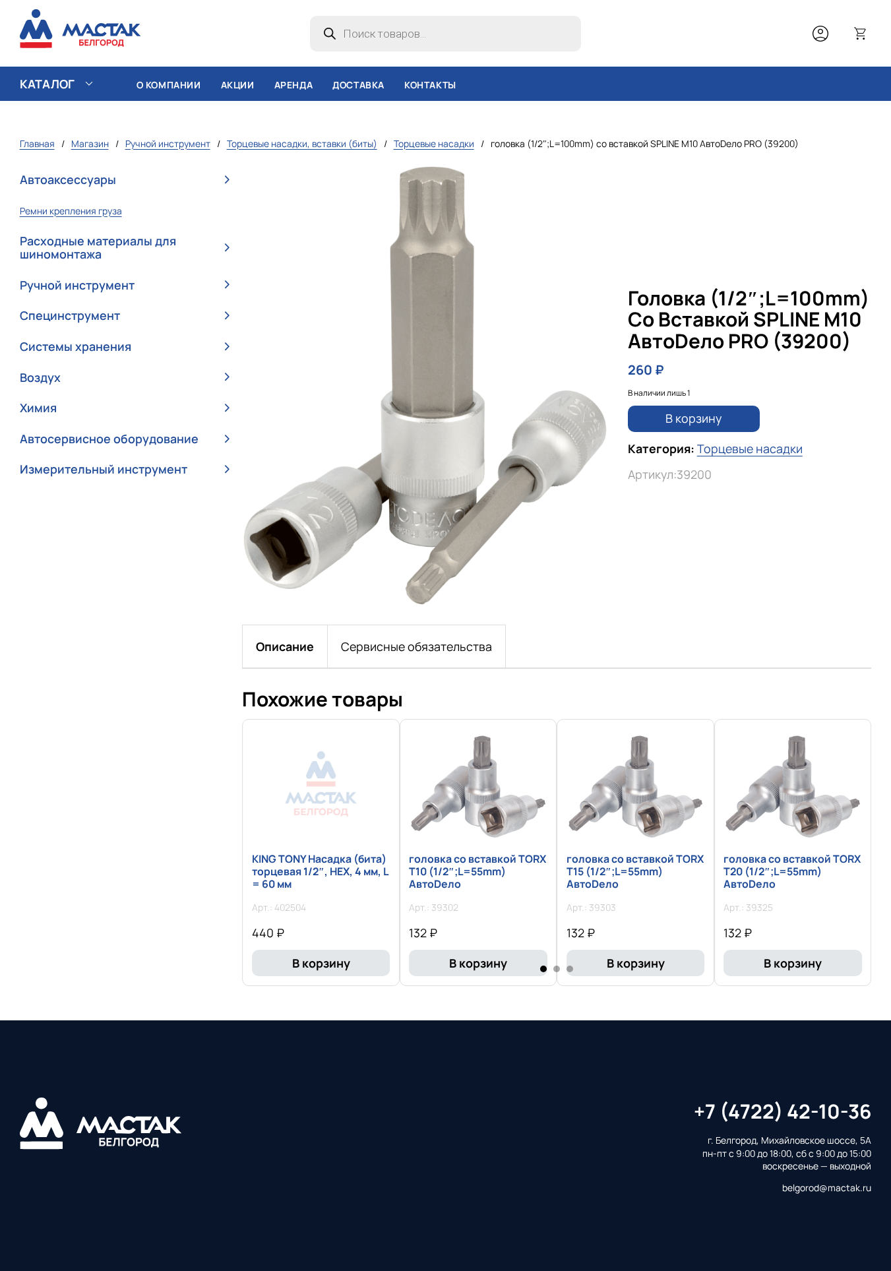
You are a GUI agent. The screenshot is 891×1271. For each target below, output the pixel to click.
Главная (37, 143)
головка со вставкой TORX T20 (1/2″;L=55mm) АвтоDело (792, 871)
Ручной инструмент (167, 143)
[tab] (285, 646)
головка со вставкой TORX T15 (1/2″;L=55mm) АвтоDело (635, 871)
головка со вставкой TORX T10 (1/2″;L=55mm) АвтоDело (477, 871)
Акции (238, 84)
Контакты (430, 84)
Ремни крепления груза (71, 210)
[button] (125, 180)
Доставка (358, 84)
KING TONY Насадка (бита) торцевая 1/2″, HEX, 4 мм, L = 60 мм (320, 871)
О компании (169, 84)
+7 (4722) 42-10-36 (782, 1111)
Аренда (293, 84)
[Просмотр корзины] (861, 34)
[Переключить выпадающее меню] (89, 84)
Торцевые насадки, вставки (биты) (302, 143)
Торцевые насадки (434, 143)
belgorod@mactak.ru (826, 1187)
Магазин (90, 143)
